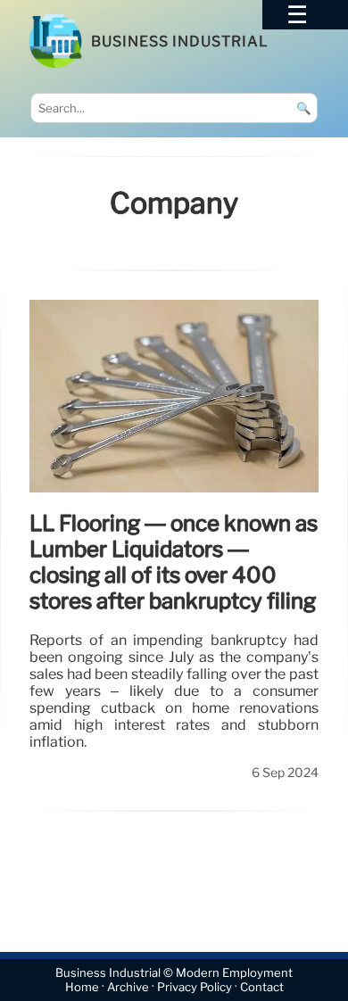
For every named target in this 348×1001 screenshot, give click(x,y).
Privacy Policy (194, 987)
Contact (262, 987)
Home (82, 987)
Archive (128, 987)
